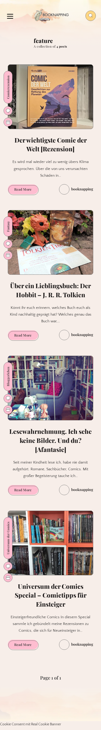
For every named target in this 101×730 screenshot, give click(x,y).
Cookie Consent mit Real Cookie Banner (30, 724)
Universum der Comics (8, 538)
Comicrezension (8, 87)
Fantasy (8, 226)
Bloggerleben (8, 376)
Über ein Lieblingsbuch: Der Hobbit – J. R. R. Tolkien (50, 290)
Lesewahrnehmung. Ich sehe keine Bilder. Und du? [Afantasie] (50, 440)
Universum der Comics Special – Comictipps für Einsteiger (50, 595)
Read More (26, 190)
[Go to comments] (8, 110)
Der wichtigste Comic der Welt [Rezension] (51, 144)
